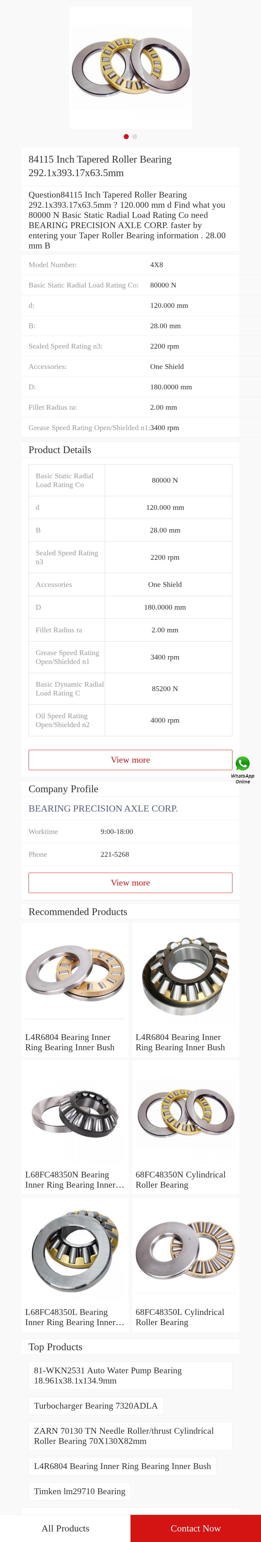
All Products (65, 1528)
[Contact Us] (243, 771)
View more (130, 760)
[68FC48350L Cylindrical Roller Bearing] (185, 1302)
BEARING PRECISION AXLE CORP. (103, 808)
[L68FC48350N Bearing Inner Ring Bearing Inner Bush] (75, 1164)
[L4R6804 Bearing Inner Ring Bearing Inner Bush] (75, 1027)
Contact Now (196, 1528)
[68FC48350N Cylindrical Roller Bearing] (185, 1164)
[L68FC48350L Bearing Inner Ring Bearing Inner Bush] (75, 1302)
